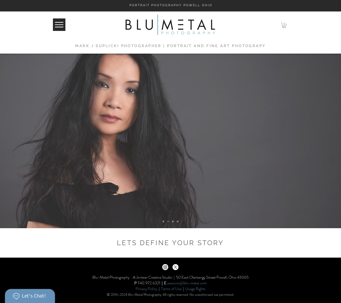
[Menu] (59, 24)
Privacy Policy (146, 289)
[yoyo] (173, 221)
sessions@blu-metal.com (187, 283)
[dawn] (168, 221)
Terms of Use (171, 289)
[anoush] (177, 221)
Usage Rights (195, 289)
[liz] (163, 221)
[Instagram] (165, 267)
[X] (175, 267)
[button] (284, 25)
